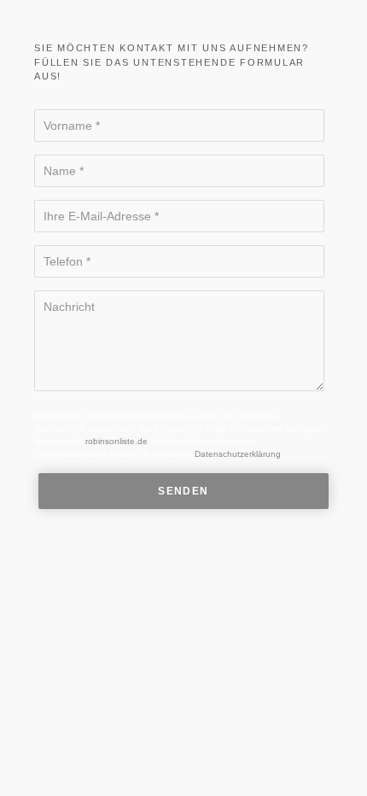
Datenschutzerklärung (238, 454)
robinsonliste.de (116, 441)
